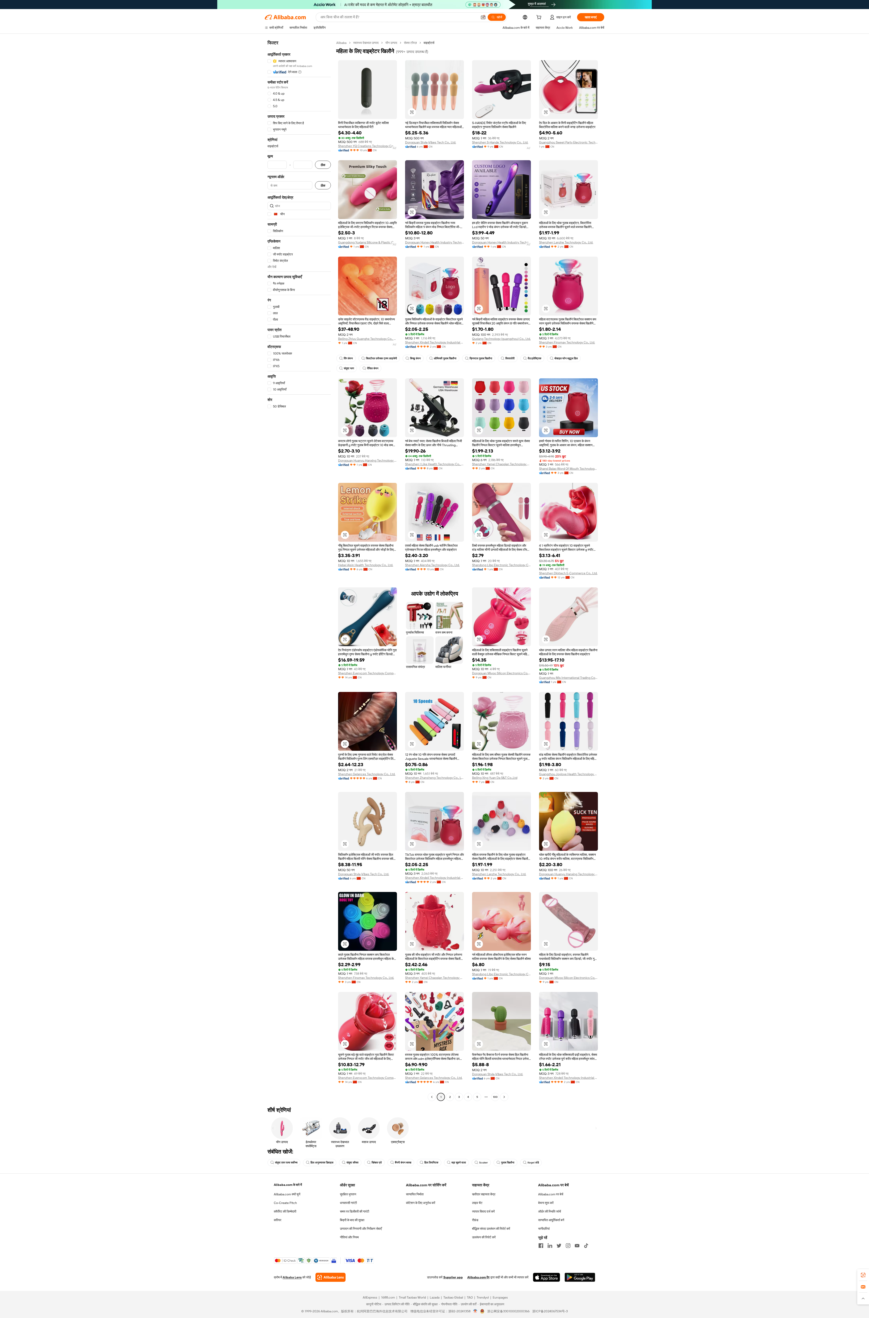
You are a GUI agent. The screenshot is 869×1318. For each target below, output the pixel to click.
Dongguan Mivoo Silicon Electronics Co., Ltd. (501, 673)
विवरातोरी (510, 358)
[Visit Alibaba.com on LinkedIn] (550, 1245)
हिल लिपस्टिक (431, 1162)
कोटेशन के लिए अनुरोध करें (420, 1203)
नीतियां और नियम (349, 1237)
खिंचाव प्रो (377, 1162)
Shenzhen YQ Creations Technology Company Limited (367, 146)
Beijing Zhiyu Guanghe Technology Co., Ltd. (367, 339)
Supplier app (453, 1277)
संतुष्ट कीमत (352, 1162)
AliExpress (370, 1297)
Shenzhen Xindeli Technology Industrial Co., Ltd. (434, 342)
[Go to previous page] (432, 1097)
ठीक (323, 165)
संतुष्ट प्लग (349, 368)
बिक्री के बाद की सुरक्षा (352, 1220)
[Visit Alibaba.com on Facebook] (541, 1245)
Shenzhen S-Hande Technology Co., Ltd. (500, 142)
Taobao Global (453, 1297)
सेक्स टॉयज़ (410, 43)
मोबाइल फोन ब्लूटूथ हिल (566, 358)
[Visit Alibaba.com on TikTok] (586, 1245)
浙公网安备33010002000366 (508, 1311)
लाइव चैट (477, 1203)
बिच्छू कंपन (415, 358)
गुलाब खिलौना (507, 1162)
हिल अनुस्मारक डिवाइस (321, 1162)
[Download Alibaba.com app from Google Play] (580, 1277)
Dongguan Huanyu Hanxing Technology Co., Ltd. (367, 460)
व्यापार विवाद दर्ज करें (483, 1211)
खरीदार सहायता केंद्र (483, 1194)
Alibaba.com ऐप (478, 1277)
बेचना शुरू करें (546, 1203)
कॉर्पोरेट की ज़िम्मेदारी (285, 1211)
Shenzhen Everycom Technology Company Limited (367, 673)
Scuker (483, 1162)
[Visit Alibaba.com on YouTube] (577, 1245)
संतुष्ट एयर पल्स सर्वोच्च (286, 1162)
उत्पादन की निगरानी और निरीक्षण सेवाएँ (361, 1228)
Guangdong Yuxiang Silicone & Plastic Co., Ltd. (367, 242)
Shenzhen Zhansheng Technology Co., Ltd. (434, 777)
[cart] (539, 18)
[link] (863, 1275)
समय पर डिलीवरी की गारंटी (354, 1211)
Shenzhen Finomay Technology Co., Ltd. (567, 342)
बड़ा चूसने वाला (458, 1162)
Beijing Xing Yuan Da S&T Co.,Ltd (494, 777)
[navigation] (299, 570)
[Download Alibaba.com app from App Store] (546, 1277)
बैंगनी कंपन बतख (403, 1162)
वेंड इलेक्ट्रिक (534, 358)
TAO (470, 1297)
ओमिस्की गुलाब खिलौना (445, 358)
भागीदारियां (544, 1228)
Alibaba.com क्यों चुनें (287, 1194)
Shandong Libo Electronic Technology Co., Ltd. (501, 565)
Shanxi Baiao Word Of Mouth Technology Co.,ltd (568, 468)
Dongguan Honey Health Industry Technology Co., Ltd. (434, 242)
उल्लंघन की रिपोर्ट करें (484, 1237)
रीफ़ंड (475, 1220)
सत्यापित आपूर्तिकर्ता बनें (551, 1220)
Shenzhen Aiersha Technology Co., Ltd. (432, 565)
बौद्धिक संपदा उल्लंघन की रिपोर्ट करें (491, 1228)
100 (495, 1097)
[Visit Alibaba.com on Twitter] (559, 1245)
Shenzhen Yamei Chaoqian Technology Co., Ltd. (501, 464)
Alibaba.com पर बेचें (550, 1194)
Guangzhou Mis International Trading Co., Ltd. (568, 677)
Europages (500, 1297)
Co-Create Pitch (285, 1203)
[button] (483, 17)
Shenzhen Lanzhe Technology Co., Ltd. (566, 242)
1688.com (388, 1297)
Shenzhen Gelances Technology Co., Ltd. (366, 774)
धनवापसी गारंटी (348, 1203)
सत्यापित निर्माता (415, 1194)
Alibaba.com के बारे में (288, 1185)
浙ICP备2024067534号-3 (550, 1311)
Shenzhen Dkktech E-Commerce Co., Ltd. (568, 573)
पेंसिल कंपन (372, 368)
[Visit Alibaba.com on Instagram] (568, 1245)
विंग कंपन (348, 358)
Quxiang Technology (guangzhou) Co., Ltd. (501, 339)
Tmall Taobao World (412, 1297)
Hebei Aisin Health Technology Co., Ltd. (365, 565)
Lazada (434, 1297)
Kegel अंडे (533, 1162)
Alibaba (341, 43)
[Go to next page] (504, 1097)
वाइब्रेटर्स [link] (429, 43)
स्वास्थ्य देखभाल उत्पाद (366, 43)
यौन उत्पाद (391, 43)
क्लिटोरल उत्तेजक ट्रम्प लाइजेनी (381, 358)
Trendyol (483, 1297)
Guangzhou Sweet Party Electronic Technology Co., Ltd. (568, 142)
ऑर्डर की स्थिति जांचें (549, 1211)
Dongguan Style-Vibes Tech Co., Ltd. (430, 142)
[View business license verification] (475, 1311)
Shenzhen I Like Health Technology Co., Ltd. (434, 464)
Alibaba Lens (292, 1277)
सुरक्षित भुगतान (348, 1194)
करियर (277, 1220)
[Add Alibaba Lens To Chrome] (330, 1277)
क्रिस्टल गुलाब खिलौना (481, 358)
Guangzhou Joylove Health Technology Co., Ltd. (568, 774)
